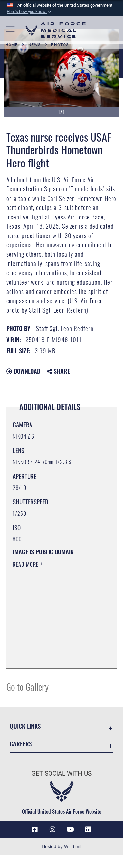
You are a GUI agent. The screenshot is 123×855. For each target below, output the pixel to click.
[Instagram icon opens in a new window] (52, 829)
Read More (26, 564)
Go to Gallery (27, 686)
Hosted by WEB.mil (61, 846)
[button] (29, 12)
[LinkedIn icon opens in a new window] (88, 829)
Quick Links (25, 726)
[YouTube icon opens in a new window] (70, 829)
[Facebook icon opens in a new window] (35, 829)
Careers (21, 743)
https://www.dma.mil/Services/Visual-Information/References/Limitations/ (52, 647)
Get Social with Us (61, 773)
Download (26, 371)
